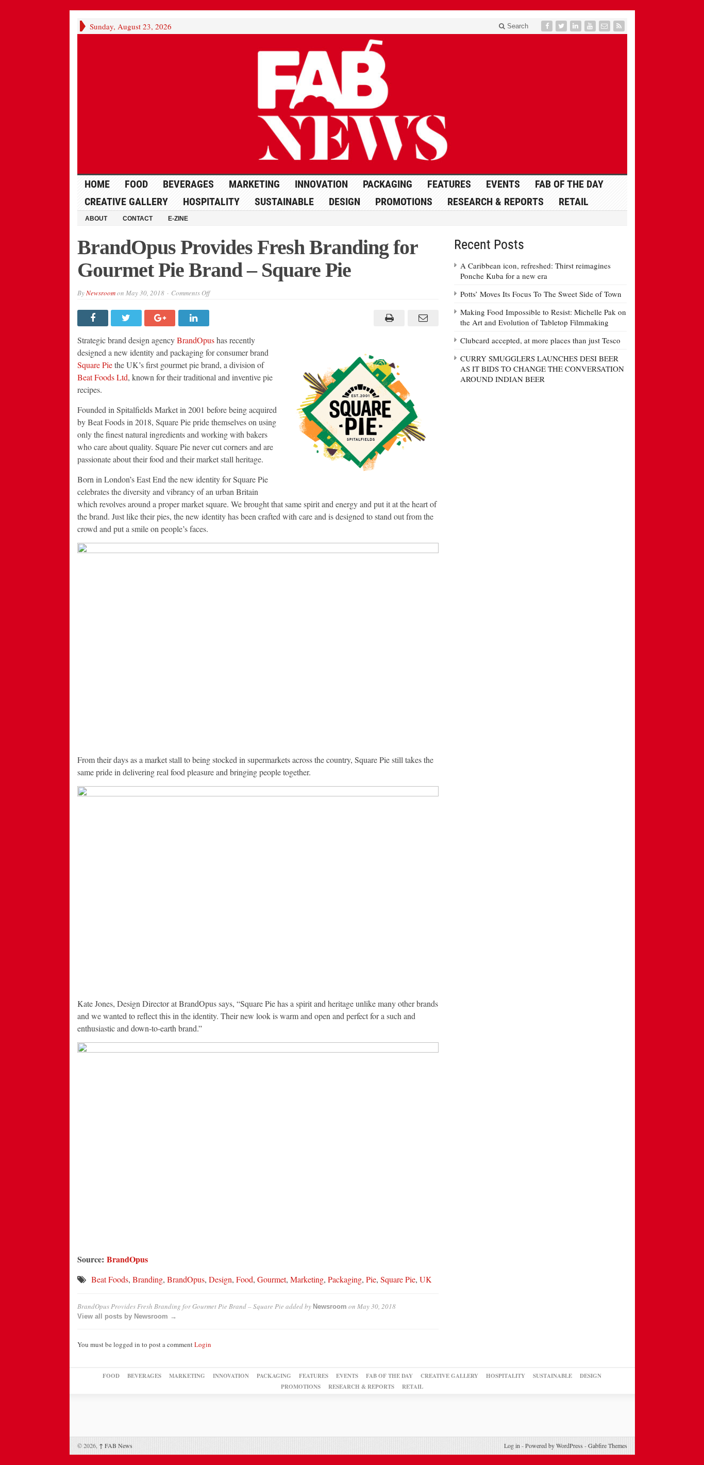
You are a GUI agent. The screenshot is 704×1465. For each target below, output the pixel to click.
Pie (371, 1279)
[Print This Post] (388, 318)
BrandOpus (195, 340)
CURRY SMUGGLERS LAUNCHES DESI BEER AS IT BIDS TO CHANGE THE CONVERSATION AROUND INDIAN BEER (542, 368)
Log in (512, 1445)
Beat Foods (109, 1279)
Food (136, 184)
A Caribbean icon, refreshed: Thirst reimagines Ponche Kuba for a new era (535, 270)
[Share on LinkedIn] (195, 318)
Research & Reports (495, 201)
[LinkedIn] (576, 26)
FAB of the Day (569, 184)
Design (344, 201)
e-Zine (178, 218)
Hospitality (211, 201)
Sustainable (284, 201)
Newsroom (100, 292)
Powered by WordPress (554, 1445)
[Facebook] (548, 26)
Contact (138, 218)
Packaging (387, 184)
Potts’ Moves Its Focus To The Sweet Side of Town (541, 294)
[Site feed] (620, 26)
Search (516, 26)
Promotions (403, 201)
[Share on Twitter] (127, 318)
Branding (147, 1279)
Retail (574, 201)
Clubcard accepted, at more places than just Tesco (540, 340)
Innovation (321, 184)
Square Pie (94, 364)
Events (503, 184)
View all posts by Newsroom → (127, 1316)
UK (426, 1279)
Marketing (254, 184)
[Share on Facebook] (94, 318)
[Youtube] (591, 26)
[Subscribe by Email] (605, 26)
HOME (97, 184)
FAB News (115, 1445)
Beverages (188, 184)
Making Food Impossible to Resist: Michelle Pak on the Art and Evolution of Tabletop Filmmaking (543, 317)
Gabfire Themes (607, 1445)
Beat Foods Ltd (102, 377)
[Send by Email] (421, 318)
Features (449, 184)
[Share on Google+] (161, 318)
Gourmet (271, 1279)
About (96, 218)
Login (202, 1344)
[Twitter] (562, 26)
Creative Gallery (126, 201)
